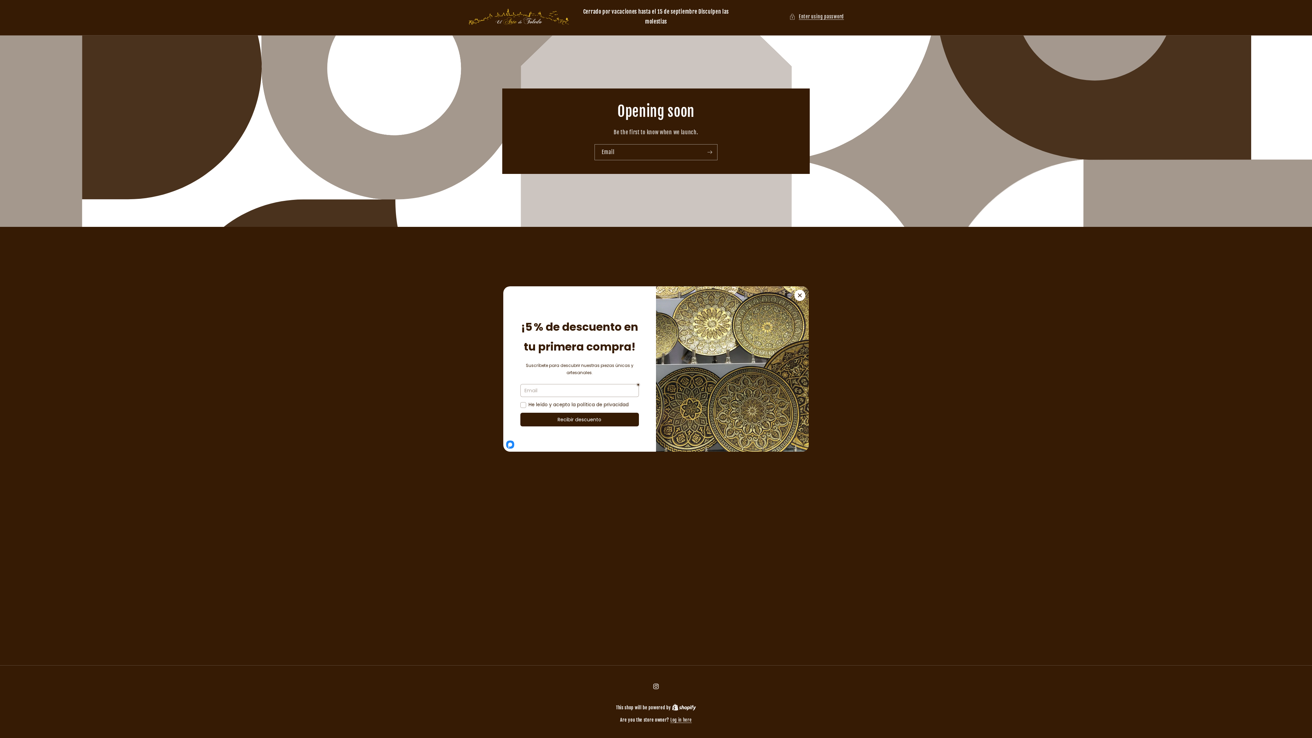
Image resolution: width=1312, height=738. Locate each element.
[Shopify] (684, 707)
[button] (816, 16)
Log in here (681, 720)
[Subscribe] (709, 152)
